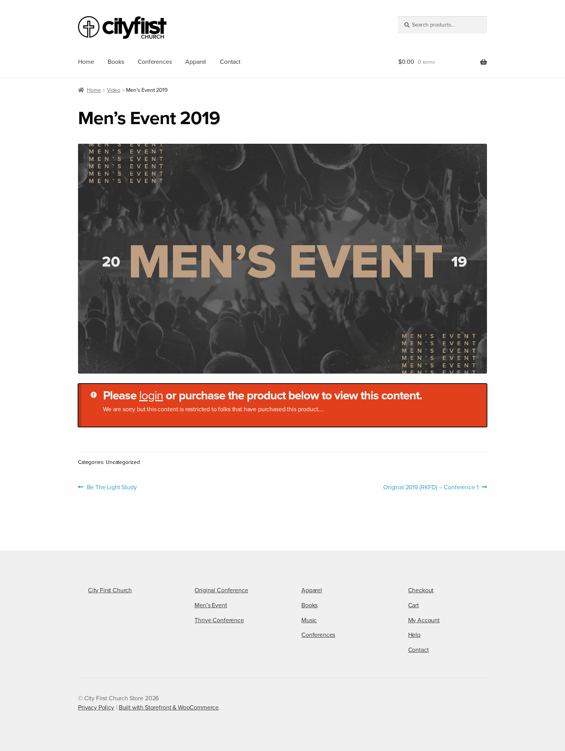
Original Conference (221, 590)
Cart (413, 605)
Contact (230, 62)
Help (414, 635)
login (151, 396)
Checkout (421, 590)
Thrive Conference (219, 620)
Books (116, 62)
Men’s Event (210, 605)
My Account (424, 620)
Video (113, 90)
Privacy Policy (96, 707)
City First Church (110, 590)
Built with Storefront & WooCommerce (169, 707)
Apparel (195, 62)
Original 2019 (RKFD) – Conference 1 (430, 487)
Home (86, 62)
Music (309, 620)
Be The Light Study (111, 487)
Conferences (154, 62)
